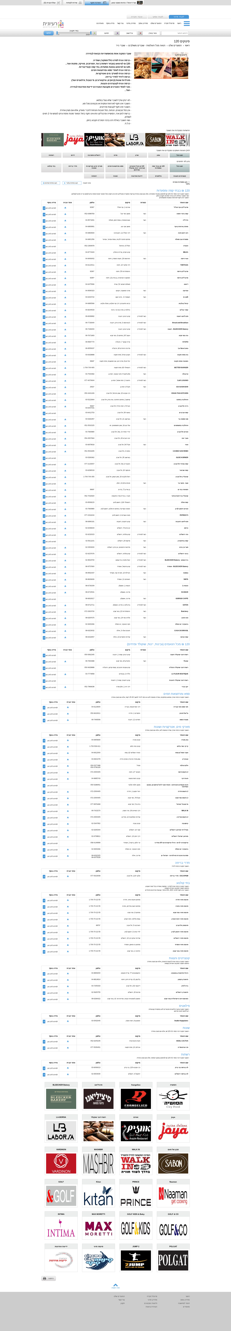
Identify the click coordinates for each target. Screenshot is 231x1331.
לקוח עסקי (158, 17)
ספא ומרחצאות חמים (115, 166)
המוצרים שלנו (156, 23)
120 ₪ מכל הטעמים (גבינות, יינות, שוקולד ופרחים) (137, 168)
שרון (137, 155)
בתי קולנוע (51, 166)
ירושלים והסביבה (94, 155)
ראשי (179, 23)
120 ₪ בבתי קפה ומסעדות (158, 167)
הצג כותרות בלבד (72, 183)
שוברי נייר (120, 45)
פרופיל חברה (169, 23)
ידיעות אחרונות (137, 176)
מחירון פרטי (131, 23)
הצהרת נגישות (151, 1307)
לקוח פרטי (179, 17)
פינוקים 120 (182, 41)
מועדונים (100, 23)
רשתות (51, 155)
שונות (115, 176)
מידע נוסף (110, 23)
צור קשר (120, 23)
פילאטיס (158, 176)
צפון (158, 155)
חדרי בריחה (72, 166)
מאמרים (186, 1307)
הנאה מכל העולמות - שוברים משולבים (146, 45)
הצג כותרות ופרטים (50, 183)
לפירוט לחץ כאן (51, 208)
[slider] (57, 33)
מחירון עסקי (143, 23)
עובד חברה (137, 17)
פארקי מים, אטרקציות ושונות (94, 167)
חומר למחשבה (184, 1303)
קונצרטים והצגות (180, 176)
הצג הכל (180, 155)
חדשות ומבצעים (150, 1303)
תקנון (123, 1303)
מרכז (115, 155)
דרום (73, 155)
